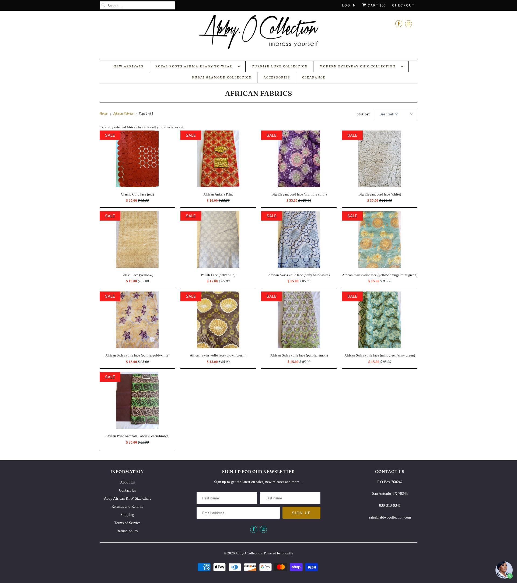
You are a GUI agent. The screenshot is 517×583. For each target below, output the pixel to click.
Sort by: (364, 114)
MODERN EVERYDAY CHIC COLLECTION (359, 66)
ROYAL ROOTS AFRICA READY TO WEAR (195, 66)
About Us (127, 482)
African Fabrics (258, 93)
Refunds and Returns (127, 507)
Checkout (403, 5)
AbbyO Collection (248, 553)
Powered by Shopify (278, 553)
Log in (349, 5)
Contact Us (127, 490)
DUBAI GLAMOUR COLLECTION (222, 78)
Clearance (313, 78)
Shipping (127, 515)
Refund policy (127, 531)
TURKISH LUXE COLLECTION (280, 66)
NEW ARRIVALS (129, 66)
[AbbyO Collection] (258, 35)
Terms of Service (127, 523)
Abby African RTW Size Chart (127, 498)
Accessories (277, 78)
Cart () (376, 5)
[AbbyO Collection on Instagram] (408, 24)
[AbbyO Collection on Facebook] (398, 24)
